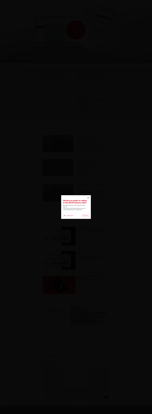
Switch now (85, 215)
